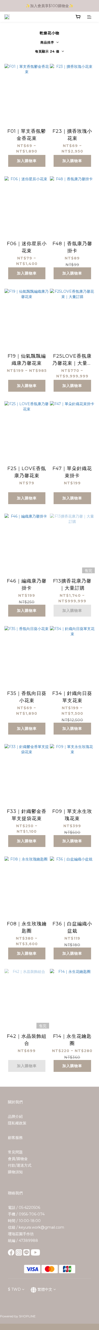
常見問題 (15, 1152)
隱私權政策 (17, 1123)
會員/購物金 (18, 1158)
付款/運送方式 (19, 1165)
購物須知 (15, 1172)
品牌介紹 (15, 1116)
